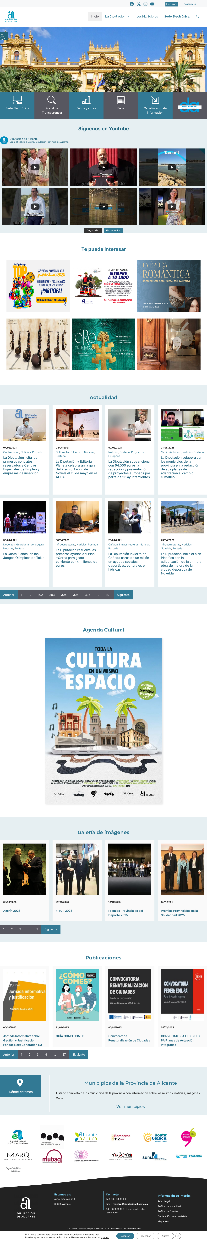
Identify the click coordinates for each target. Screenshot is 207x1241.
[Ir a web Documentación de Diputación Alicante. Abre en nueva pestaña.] (86, 105)
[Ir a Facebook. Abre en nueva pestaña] (132, 4)
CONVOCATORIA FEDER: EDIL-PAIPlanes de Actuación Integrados (182, 1040)
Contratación (11, 452)
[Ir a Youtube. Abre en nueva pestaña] (152, 4)
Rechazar (146, 1236)
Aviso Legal (164, 1201)
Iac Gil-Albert (74, 452)
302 (40, 595)
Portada (37, 452)
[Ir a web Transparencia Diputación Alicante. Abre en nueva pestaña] (51, 105)
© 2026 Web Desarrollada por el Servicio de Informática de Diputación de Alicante (104, 1228)
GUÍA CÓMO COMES (70, 1036)
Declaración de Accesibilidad (173, 1216)
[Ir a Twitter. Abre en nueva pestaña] (139, 4)
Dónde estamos (21, 1092)
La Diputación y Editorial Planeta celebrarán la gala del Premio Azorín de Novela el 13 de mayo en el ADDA (76, 469)
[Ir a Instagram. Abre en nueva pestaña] (145, 4)
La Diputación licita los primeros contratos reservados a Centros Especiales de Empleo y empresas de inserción (21, 465)
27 (64, 1054)
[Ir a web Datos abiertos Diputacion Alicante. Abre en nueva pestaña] (190, 105)
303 (52, 595)
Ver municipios (130, 1106)
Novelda (166, 548)
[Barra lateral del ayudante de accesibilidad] (4, 36)
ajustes (105, 1237)
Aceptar (125, 1236)
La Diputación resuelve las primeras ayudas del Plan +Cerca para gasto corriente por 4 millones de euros (76, 557)
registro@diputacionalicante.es (130, 1204)
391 (108, 595)
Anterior (8, 595)
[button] (197, 16)
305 (75, 595)
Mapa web (163, 1221)
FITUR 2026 (64, 910)
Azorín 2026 (12, 910)
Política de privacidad (169, 1206)
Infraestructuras (65, 544)
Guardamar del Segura (30, 544)
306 (87, 595)
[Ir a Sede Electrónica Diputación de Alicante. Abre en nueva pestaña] (17, 105)
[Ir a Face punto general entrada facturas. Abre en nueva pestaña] (121, 105)
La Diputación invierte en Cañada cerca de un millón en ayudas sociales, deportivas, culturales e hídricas (128, 561)
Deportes (9, 544)
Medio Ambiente (171, 452)
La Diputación (115, 16)
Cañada (113, 544)
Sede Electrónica (177, 16)
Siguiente (123, 595)
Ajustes (165, 1236)
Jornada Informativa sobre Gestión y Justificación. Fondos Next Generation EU (22, 1040)
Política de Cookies (168, 1211)
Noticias (26, 452)
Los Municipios (147, 16)
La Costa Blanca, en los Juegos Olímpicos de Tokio (23, 556)
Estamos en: (62, 1194)
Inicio (95, 16)
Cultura (60, 452)
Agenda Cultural (103, 630)
